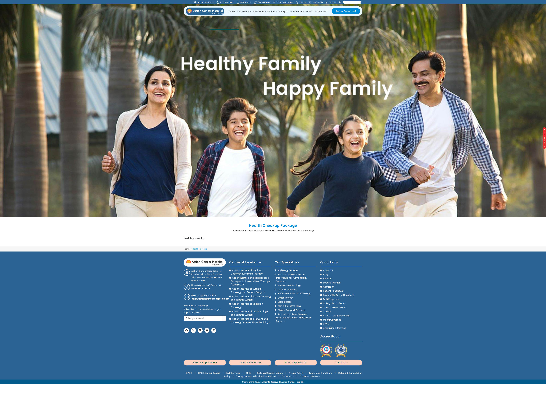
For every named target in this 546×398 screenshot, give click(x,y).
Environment (321, 11)
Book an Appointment (346, 11)
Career (332, 2)
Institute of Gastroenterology (294, 293)
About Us (328, 270)
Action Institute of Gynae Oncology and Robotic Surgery (251, 298)
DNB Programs (331, 299)
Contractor (288, 376)
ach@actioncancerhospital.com (210, 298)
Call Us (303, 2)
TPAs (326, 324)
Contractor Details (310, 376)
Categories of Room (334, 303)
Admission (328, 286)
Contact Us (317, 2)
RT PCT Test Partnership (336, 315)
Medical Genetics (287, 289)
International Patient (303, 11)
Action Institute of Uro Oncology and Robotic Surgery (249, 313)
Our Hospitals (282, 11)
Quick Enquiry (264, 2)
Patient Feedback (333, 291)
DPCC (189, 372)
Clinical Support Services (291, 310)
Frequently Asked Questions (338, 295)
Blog (325, 274)
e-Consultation (227, 2)
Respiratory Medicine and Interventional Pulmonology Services (291, 278)
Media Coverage (332, 319)
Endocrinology (285, 297)
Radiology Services (288, 270)
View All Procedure (250, 362)
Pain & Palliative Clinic (290, 306)
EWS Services (233, 372)
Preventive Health (284, 2)
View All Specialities (296, 362)
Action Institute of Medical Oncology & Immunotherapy (247, 272)
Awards (327, 278)
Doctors (271, 11)
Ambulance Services (334, 328)
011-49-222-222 (200, 288)
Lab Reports (245, 2)
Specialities (258, 11)
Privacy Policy (296, 372)
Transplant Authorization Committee (256, 376)
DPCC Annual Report (209, 372)
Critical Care (285, 302)
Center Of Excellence (238, 11)
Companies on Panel (334, 307)
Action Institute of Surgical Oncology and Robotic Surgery (248, 290)
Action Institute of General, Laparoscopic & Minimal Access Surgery (293, 318)
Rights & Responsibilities (270, 372)
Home (186, 249)
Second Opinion (332, 282)
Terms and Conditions (321, 372)
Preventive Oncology (289, 285)
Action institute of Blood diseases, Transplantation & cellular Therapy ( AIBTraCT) (250, 281)
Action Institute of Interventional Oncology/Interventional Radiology (250, 320)
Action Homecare (206, 2)
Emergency (544, 138)
